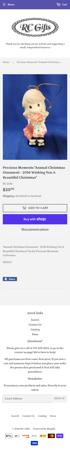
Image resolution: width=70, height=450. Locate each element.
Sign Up (59, 398)
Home (6, 62)
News (35, 334)
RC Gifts (25, 428)
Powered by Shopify (44, 428)
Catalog (35, 329)
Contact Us (35, 324)
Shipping (8, 196)
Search (35, 319)
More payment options (35, 229)
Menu (10, 4)
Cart (64, 4)
